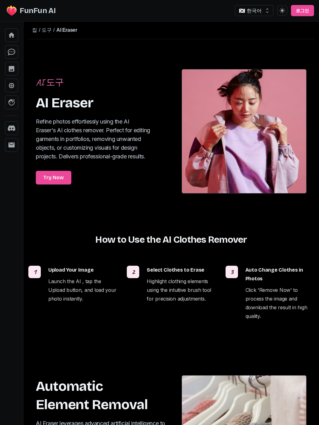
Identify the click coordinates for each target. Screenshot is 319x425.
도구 (46, 30)
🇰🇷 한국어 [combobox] (250, 10)
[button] (11, 35)
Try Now (53, 177)
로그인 (302, 10)
